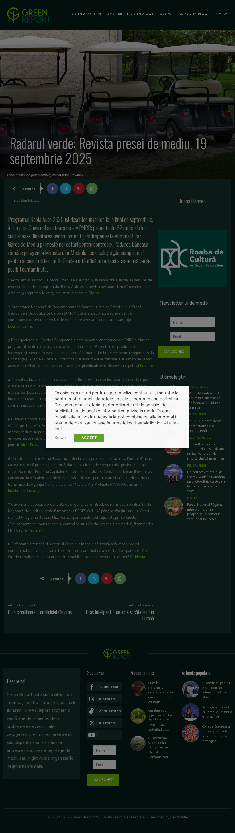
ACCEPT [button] (89, 437)
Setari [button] (60, 437)
